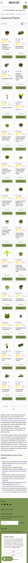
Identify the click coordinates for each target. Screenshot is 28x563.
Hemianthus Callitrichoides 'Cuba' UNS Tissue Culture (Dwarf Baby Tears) (21, 268)
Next (13, 409)
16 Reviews (10, 41)
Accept (13, 551)
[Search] (25, 7)
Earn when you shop (20, 10)
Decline (13, 555)
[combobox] (12, 7)
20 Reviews (10, 75)
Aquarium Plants (10, 14)
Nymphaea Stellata (7, 107)
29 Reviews (24, 355)
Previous (5, 406)
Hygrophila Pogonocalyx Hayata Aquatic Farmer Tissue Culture (19, 76)
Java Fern (18, 109)
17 (24, 406)
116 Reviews (10, 386)
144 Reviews (10, 133)
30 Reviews (24, 43)
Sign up (22, 523)
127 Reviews (23, 386)
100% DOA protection (12, 444)
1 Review (24, 198)
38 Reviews (10, 104)
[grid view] (22, 23)
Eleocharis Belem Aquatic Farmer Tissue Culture (6, 138)
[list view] (25, 23)
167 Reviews (23, 262)
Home (2, 14)
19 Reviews (24, 295)
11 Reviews (24, 230)
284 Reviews (23, 106)
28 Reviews (10, 355)
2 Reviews (24, 165)
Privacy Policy (16, 547)
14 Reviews (10, 295)
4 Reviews (24, 133)
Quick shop (7, 53)
